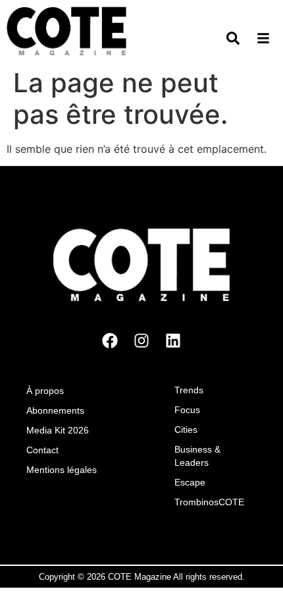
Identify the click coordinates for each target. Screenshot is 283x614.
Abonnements (55, 410)
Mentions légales (61, 469)
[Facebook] (110, 340)
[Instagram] (141, 340)
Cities (185, 429)
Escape (189, 482)
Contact (42, 450)
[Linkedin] (173, 340)
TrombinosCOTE (209, 502)
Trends (188, 390)
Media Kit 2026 (57, 430)
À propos (45, 390)
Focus (187, 410)
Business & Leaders (197, 456)
